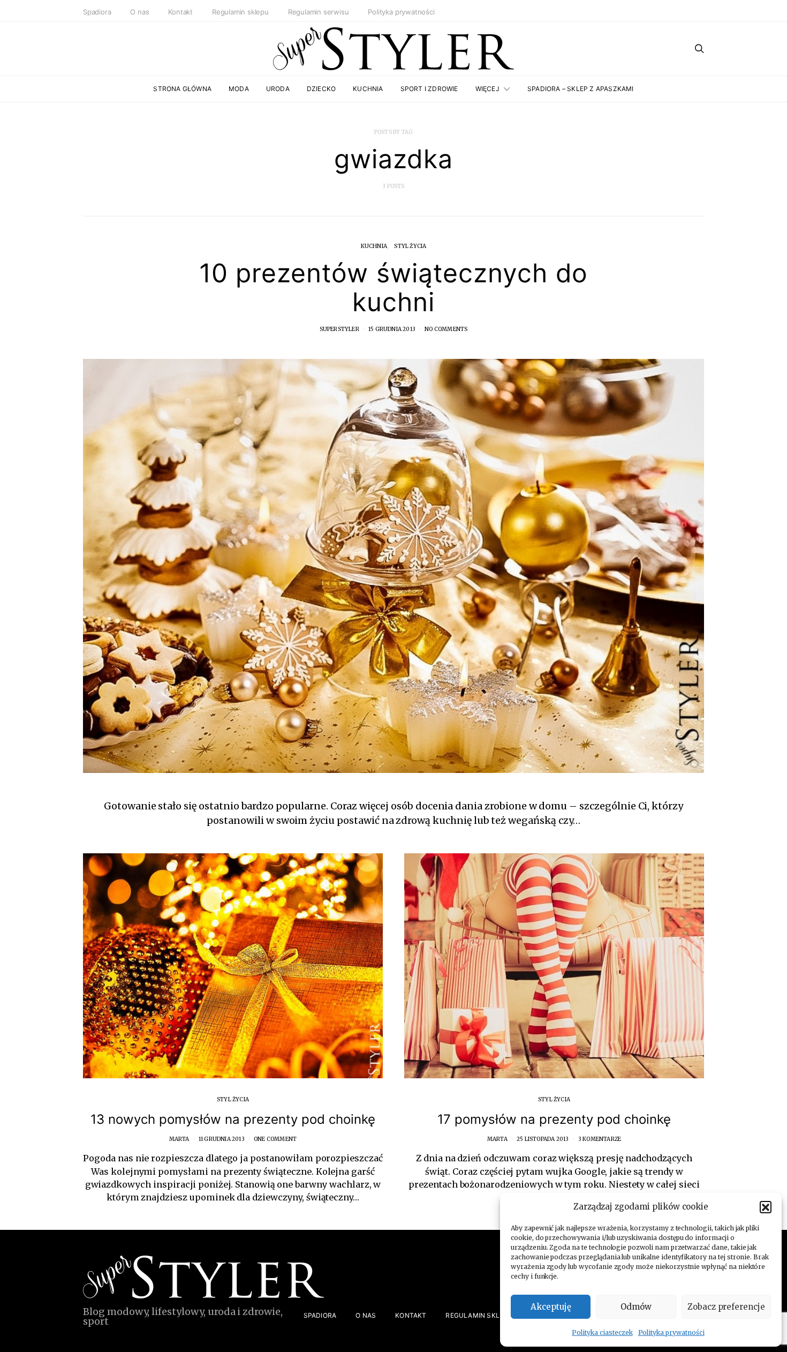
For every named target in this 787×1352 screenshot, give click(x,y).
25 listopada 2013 (543, 1139)
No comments (446, 329)
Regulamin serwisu (318, 11)
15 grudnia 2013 (391, 329)
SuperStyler (339, 329)
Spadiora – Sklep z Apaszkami (580, 89)
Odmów (636, 1307)
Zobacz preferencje (726, 1307)
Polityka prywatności (671, 1332)
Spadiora (97, 11)
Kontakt (180, 11)
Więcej (487, 89)
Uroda (278, 89)
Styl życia (410, 246)
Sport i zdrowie (429, 89)
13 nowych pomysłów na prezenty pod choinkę (232, 1119)
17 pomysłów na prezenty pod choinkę (554, 1119)
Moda (239, 89)
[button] (765, 1206)
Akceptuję (551, 1307)
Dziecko (321, 89)
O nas (139, 11)
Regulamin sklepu (240, 11)
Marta (179, 1139)
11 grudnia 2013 (222, 1139)
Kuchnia (368, 89)
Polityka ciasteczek (602, 1332)
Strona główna (182, 89)
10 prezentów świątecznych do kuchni (393, 287)
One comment (275, 1139)
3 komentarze (599, 1139)
